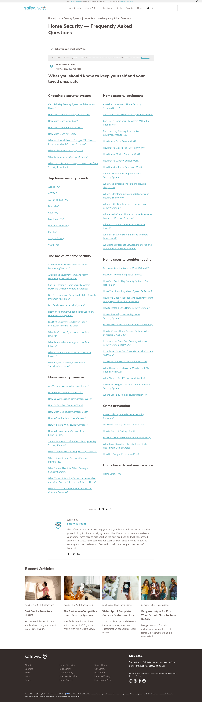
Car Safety (99, 668)
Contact (29, 668)
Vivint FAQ (53, 244)
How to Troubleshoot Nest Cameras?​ (67, 418)
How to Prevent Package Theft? (119, 431)
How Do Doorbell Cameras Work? (65, 405)
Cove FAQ (53, 212)
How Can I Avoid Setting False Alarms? (122, 274)
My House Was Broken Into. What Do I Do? (125, 361)
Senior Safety (91, 8)
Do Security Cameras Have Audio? (65, 392)
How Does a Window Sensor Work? (121, 160)
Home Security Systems (69, 18)
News (139, 8)
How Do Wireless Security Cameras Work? (70, 398)
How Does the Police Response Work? (122, 167)
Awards (129, 8)
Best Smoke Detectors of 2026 (38, 613)
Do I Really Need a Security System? (66, 305)
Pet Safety (99, 672)
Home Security (74, 8)
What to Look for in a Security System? (68, 156)
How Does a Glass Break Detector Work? (124, 147)
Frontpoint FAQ (56, 219)
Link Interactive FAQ (58, 225)
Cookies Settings (135, 676)
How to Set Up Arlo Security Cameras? (68, 424)
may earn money (75, 1)
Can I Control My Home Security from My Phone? (128, 114)
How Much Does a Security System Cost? (69, 114)
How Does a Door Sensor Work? (119, 141)
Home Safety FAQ (112, 473)
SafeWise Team (67, 64)
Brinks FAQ (53, 206)
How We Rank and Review (56, 694)
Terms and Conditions (157, 673)
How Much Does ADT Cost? (62, 133)
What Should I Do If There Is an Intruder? (124, 378)
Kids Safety (107, 8)
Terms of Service (30, 694)
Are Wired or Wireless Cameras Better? (68, 385)
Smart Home (101, 665)
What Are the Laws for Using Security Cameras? (72, 451)
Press (28, 672)
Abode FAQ (54, 186)
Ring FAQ (52, 232)
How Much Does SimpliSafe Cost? (65, 127)
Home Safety (66, 680)
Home (51, 18)
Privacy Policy (172, 673)
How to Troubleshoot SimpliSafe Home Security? (128, 324)
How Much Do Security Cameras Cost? (68, 411)
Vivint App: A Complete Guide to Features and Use (118, 613)
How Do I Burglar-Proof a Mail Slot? (121, 454)
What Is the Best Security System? (65, 150)
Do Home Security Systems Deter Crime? (124, 424)
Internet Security (68, 676)
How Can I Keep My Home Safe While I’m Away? (127, 437)
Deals (119, 8)
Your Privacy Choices (76, 694)
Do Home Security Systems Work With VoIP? (126, 268)
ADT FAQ (52, 193)
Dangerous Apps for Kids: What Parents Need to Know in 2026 (158, 614)
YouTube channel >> (126, 1)
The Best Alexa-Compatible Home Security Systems (80, 613)
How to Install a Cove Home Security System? (126, 307)
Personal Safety (102, 676)
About (28, 665)
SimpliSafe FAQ (56, 238)
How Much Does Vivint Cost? (63, 120)
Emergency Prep (102, 680)
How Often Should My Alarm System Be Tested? (127, 291)
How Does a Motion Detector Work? (121, 154)
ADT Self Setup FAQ (58, 199)
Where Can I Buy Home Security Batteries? (125, 394)
